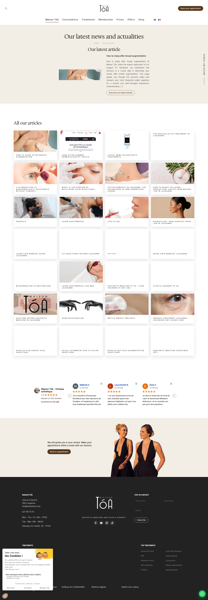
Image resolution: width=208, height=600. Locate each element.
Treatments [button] (88, 19)
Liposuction (170, 560)
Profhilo (144, 570)
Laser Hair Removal (173, 551)
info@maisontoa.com (31, 506)
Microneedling (147, 565)
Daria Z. (153, 385)
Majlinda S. (85, 385)
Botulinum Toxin (147, 560)
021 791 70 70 (28, 512)
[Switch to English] (155, 19)
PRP (142, 556)
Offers (131, 19)
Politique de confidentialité (73, 587)
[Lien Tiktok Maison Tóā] (112, 523)
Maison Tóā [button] (52, 19)
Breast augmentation (174, 565)
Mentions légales (98, 587)
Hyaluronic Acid (147, 551)
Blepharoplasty (172, 570)
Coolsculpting (171, 556)
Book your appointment (191, 8)
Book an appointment (59, 452)
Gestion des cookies (130, 587)
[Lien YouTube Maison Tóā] (101, 523)
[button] (6, 8)
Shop (141, 19)
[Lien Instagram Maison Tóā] (107, 523)
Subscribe (141, 520)
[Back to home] (104, 8)
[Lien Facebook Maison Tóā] (96, 523)
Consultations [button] (70, 19)
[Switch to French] (159, 19)
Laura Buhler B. (122, 385)
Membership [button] (106, 19)
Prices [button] (120, 19)
